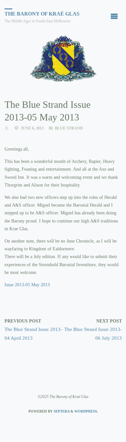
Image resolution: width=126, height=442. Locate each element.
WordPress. (86, 411)
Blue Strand (69, 128)
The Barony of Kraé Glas (42, 14)
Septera (61, 411)
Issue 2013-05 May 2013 (27, 284)
